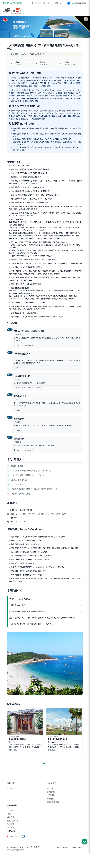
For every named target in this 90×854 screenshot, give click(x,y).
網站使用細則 (12, 821)
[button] (40, 710)
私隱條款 (10, 824)
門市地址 (10, 810)
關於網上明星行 (13, 788)
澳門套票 (50, 788)
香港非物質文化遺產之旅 (17, 739)
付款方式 (10, 817)
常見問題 (10, 827)
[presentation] (75, 729)
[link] (25, 732)
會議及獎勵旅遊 (53, 802)
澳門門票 (50, 799)
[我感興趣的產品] (84, 841)
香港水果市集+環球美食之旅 (57, 739)
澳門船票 (50, 795)
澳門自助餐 (51, 792)
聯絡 (9, 814)
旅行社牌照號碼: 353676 (17, 850)
